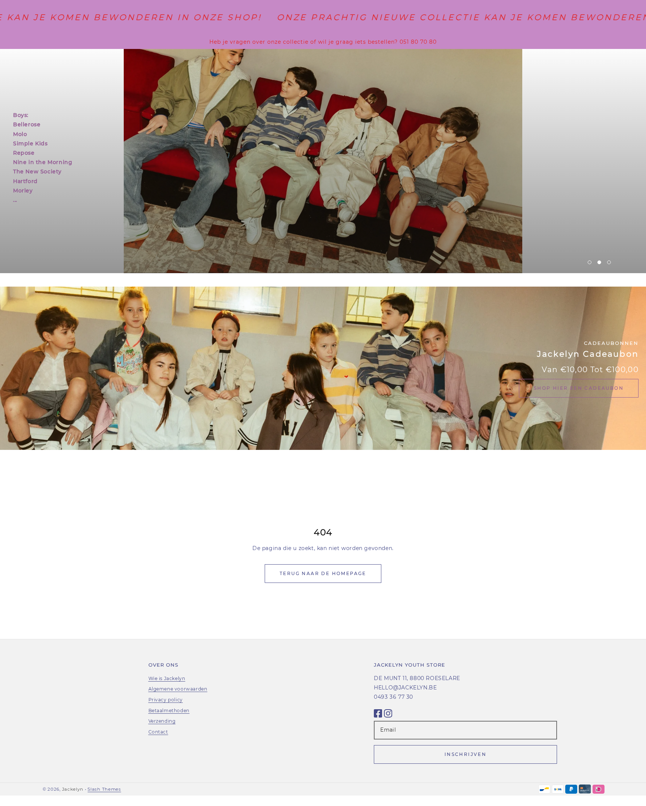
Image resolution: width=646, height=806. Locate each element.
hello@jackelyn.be (405, 687)
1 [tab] (589, 262)
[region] (323, 42)
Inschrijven (465, 754)
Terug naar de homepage (323, 573)
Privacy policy (165, 699)
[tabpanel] (323, 161)
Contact (158, 732)
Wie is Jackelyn (166, 678)
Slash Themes (104, 789)
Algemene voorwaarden (177, 689)
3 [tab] (609, 262)
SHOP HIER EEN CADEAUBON (579, 388)
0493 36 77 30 (393, 697)
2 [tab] (599, 262)
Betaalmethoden (169, 710)
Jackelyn (72, 789)
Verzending (162, 721)
